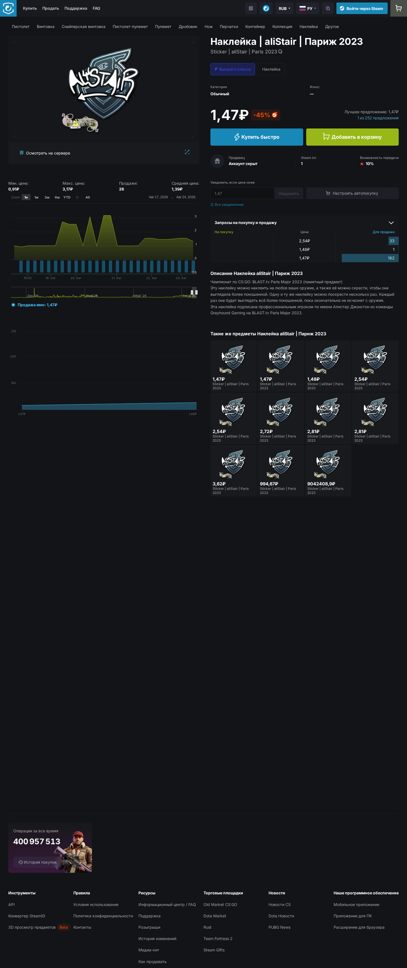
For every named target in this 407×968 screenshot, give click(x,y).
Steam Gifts (214, 950)
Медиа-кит (148, 950)
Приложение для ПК (353, 915)
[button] (20, 26)
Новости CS (280, 904)
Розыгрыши (149, 927)
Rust (208, 927)
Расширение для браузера (359, 927)
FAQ (96, 8)
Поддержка (76, 8)
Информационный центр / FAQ (167, 904)
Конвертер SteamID (26, 915)
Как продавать (152, 961)
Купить (30, 8)
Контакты (82, 927)
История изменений (157, 938)
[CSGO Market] (8, 8)
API (11, 904)
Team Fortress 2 (218, 938)
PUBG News (279, 927)
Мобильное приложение (356, 904)
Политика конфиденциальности (103, 915)
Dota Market (215, 915)
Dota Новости (281, 915)
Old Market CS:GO (220, 904)
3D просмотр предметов (32, 927)
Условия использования (96, 904)
